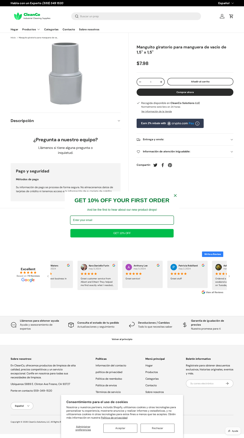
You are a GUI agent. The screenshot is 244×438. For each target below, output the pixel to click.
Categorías (51, 29)
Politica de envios (106, 385)
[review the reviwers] (66, 265)
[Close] (175, 195)
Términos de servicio (108, 392)
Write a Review (212, 254)
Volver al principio (122, 339)
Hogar (14, 29)
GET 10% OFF (122, 233)
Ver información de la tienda (156, 111)
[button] (231, 16)
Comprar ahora (185, 92)
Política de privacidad (114, 417)
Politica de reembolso (109, 378)
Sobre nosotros (89, 29)
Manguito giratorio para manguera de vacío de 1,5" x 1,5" (39, 38)
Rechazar (157, 428)
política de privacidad (109, 372)
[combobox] (136, 16)
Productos (29, 29)
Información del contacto (111, 365)
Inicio (13, 38)
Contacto (69, 29)
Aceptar (120, 428)
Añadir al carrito (200, 81)
